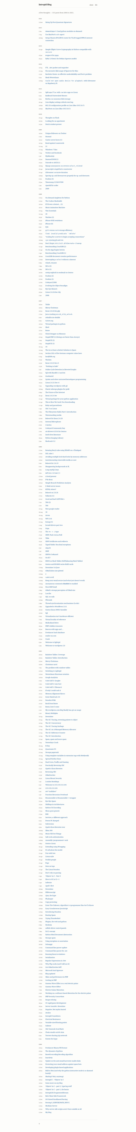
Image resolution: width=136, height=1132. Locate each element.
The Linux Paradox (52, 869)
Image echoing (50, 1000)
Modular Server (51, 1106)
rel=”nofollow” (51, 791)
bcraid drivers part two (54, 525)
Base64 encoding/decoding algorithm (59, 1054)
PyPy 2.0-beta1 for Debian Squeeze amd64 (61, 59)
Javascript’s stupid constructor (58, 169)
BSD (46, 814)
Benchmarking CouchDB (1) (55, 253)
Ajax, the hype (50, 895)
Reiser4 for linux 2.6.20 (54, 418)
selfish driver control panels (55, 928)
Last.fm (48, 593)
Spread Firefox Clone (53, 759)
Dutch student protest (53, 124)
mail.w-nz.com (50, 636)
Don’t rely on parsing (53, 873)
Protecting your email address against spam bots (63, 1064)
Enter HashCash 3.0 (52, 697)
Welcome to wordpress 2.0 (55, 646)
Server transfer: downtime (55, 1006)
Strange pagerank (52, 752)
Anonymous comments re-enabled (61, 584)
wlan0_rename (51, 263)
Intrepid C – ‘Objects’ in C (54, 1080)
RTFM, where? (50, 489)
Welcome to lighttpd (52, 642)
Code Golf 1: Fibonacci (53, 687)
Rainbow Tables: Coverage (55, 655)
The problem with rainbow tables (57, 668)
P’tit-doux (49, 479)
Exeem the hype (51, 1039)
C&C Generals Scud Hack (54, 1029)
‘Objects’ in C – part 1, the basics (57, 1089)
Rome (47, 330)
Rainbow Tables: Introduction (56, 658)
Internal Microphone (53, 422)
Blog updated (50, 974)
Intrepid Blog (45, 4)
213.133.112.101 (51, 788)
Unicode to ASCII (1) (52, 162)
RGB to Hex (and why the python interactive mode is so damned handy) (69, 1072)
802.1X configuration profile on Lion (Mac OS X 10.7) (64, 105)
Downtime (49, 716)
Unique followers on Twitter (55, 133)
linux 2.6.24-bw (52, 311)
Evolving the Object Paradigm (56, 286)
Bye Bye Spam (50, 801)
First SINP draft (51, 587)
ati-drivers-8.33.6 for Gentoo (55, 431)
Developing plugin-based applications (59, 1067)
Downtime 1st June (52, 567)
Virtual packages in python (55, 324)
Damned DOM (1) (51, 159)
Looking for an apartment (55, 121)
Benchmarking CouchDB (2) (55, 246)
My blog (48, 1112)
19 (46, 347)
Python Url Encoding (53, 808)
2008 (47, 295)
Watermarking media (53, 415)
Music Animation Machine (55, 207)
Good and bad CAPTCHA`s (54, 499)
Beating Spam (50, 915)
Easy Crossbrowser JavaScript (56, 908)
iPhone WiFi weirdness (54, 220)
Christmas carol (51, 664)
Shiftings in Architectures (54, 804)
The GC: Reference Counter (55, 733)
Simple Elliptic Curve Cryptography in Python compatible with (68, 50)
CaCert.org (49, 321)
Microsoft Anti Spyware (54, 970)
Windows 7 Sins (51, 149)
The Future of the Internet (55, 392)
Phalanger (49, 899)
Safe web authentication (54, 837)
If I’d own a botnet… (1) (54, 204)
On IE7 (48, 558)
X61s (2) (48, 266)
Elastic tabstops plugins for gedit (57, 389)
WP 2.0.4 (48, 519)
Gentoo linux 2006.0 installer (56, 610)
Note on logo (50, 866)
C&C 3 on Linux (51, 408)
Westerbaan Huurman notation (57, 674)
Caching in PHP (51, 980)
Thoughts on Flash (52, 118)
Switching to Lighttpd (53, 671)
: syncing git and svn (54, 240)
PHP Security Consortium (54, 996)
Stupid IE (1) (49, 343)
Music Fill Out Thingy (53, 834)
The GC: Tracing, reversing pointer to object (61, 720)
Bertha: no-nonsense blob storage (57, 99)
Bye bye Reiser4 (51, 289)
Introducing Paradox (53, 912)
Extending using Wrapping (55, 847)
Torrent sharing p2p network (56, 1035)
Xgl (46, 613)
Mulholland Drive (52, 623)
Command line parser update (56, 947)
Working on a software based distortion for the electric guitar (68, 993)
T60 (46, 505)
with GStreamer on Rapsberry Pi (70, 82)
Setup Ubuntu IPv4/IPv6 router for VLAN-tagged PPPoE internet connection (68, 39)
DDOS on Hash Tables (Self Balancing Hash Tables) (64, 561)
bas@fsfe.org (50, 356)
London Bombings (52, 781)
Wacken (48, 360)
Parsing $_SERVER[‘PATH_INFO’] (57, 1102)
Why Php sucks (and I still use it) (57, 964)
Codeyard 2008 (51, 282)
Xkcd (47, 327)
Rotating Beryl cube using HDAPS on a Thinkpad (63, 450)
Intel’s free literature (53, 435)
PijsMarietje (49, 156)
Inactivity (49, 1058)
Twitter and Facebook (53, 153)
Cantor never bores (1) (53, 140)
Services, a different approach (56, 817)
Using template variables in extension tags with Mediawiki (67, 755)
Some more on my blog (53, 1083)
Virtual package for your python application (61, 399)
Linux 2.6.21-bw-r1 (52, 383)
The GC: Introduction (53, 736)
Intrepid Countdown (53, 1016)
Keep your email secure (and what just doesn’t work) (65, 580)
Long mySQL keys (52, 470)
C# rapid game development (55, 1003)
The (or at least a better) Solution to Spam (60, 350)
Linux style (49, 856)
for (52, 55)
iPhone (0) (49, 224)
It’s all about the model (53, 850)
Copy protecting (51, 902)
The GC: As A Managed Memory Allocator (60, 729)
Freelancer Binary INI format (56, 1048)
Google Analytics (51, 677)
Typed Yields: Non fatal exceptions (58, 545)
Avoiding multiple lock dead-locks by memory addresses (66, 457)
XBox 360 (48, 830)
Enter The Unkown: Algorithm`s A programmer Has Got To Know (69, 905)
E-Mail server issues (52, 486)
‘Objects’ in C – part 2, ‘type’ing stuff (58, 1086)
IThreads (48, 600)
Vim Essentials (50, 211)
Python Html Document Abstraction (58, 934)
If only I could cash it (53, 690)
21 (46, 146)
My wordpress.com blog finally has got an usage (63, 710)
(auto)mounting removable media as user (60, 460)
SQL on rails (49, 597)
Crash (47, 639)
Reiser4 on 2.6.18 (51, 492)
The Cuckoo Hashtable (53, 201)
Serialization (50, 957)
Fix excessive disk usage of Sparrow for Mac (61, 71)
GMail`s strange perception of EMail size (60, 590)
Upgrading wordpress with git (56, 386)
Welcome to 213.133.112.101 (56, 785)
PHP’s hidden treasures (54, 626)
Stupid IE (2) (49, 340)
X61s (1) (48, 269)
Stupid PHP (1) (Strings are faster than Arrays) (62, 337)
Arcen (47, 515)
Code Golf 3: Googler (52, 681)
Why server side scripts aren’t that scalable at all (63, 1109)
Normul (48, 136)
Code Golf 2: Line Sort (53, 684)
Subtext (48, 1026)
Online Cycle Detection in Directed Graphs (60, 369)
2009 (47, 189)
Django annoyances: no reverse (63, 166)
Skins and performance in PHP (56, 977)
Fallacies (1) (49, 496)
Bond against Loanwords (54, 143)
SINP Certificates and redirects (56, 541)
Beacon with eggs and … (54, 629)
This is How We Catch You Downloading (60, 402)
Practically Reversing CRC (54, 765)
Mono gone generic (52, 811)
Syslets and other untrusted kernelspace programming (65, 379)
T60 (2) (48, 502)
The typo (52, 532)
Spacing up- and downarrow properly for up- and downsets (67, 176)
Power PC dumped (52, 821)
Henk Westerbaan (52, 77)
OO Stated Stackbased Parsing (56, 1099)
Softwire (48, 882)
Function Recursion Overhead (56, 795)
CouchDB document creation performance (61, 256)
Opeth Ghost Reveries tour (55, 827)
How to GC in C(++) (52, 879)
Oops (47, 528)
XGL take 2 (49, 453)
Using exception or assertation (56, 941)
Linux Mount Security (53, 778)
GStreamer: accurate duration (56, 172)
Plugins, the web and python (56, 922)
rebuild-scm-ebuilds (52, 317)
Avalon (48, 1013)
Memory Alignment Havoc (55, 694)
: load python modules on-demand (63, 31)
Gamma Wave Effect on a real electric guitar (61, 983)
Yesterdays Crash (51, 742)
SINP (47, 551)
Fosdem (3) (49, 179)
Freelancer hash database (55, 632)
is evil (49, 577)
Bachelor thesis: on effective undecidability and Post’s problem (68, 74)
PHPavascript (50, 892)
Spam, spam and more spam (55, 739)
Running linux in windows (55, 954)
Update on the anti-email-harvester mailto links (63, 1061)
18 (46, 512)
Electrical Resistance (53, 1019)
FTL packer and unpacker (57, 68)
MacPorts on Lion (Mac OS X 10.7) (57, 109)
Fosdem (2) (49, 276)
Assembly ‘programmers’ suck (56, 840)
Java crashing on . (59, 314)
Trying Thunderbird (52, 918)
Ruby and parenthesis (53, 405)
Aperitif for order (51, 185)
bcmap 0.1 (49, 522)
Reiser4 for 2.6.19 (51, 463)
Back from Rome (51, 703)
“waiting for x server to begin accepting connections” (65, 237)
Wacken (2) (49, 217)
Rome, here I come (52, 707)
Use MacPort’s (54, 34)
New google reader (52, 509)
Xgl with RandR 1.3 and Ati (55, 373)
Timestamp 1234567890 (54, 182)
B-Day (47, 746)
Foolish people (50, 860)
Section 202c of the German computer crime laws (63, 353)
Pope (47, 863)
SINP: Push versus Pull (53, 535)
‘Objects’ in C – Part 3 (53, 876)
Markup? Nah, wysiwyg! (54, 1076)
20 (46, 214)
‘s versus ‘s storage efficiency (58, 230)
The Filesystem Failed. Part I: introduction (60, 412)
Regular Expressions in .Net (55, 961)
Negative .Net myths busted (55, 1009)
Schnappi (48, 944)
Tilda (47, 538)
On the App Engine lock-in (55, 250)
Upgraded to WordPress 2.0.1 (56, 606)
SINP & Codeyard (51, 554)
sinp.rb (48, 548)
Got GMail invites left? (53, 967)
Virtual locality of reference (55, 619)
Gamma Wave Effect (53, 987)
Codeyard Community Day (55, 428)
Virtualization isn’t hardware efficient (59, 616)
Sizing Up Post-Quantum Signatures (58, 22)
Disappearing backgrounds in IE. (57, 466)
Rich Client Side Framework (55, 1096)
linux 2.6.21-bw (51, 396)
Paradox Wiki (50, 700)
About (91, 5)
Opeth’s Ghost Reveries (53, 768)
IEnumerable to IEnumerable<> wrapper (60, 798)
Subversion (49, 824)
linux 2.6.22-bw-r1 (52, 363)
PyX (46, 227)
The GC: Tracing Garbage (54, 726)
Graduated (49, 376)
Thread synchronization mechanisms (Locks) (62, 603)
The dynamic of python (54, 1051)
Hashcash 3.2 (50, 441)
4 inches (48, 425)
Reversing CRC (50, 772)
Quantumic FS (50, 749)
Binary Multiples (51, 713)
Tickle (47, 304)
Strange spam (50, 938)
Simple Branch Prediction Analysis (58, 483)
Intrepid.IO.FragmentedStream (56, 1093)
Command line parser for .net (56, 951)
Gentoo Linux (50, 843)
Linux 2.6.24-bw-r (53, 292)
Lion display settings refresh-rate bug (59, 102)
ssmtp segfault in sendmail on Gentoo (59, 272)
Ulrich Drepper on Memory (55, 334)
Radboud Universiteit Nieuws (56, 96)
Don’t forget (63, 243)
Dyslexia (48, 925)
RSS (96, 5)
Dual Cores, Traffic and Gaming (57, 762)
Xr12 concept (50, 931)
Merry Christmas (51, 308)
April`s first (49, 886)
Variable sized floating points (56, 1022)
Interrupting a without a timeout (60, 259)
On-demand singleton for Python (57, 198)
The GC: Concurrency (53, 723)
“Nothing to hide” (51, 366)
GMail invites (50, 775)
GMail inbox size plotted (54, 571)
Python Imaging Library (54, 438)
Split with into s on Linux (61, 92)
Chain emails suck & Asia (54, 1032)
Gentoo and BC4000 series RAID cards (59, 564)
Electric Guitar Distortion (54, 990)
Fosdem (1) (49, 279)
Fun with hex (50, 853)
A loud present (50, 476)
